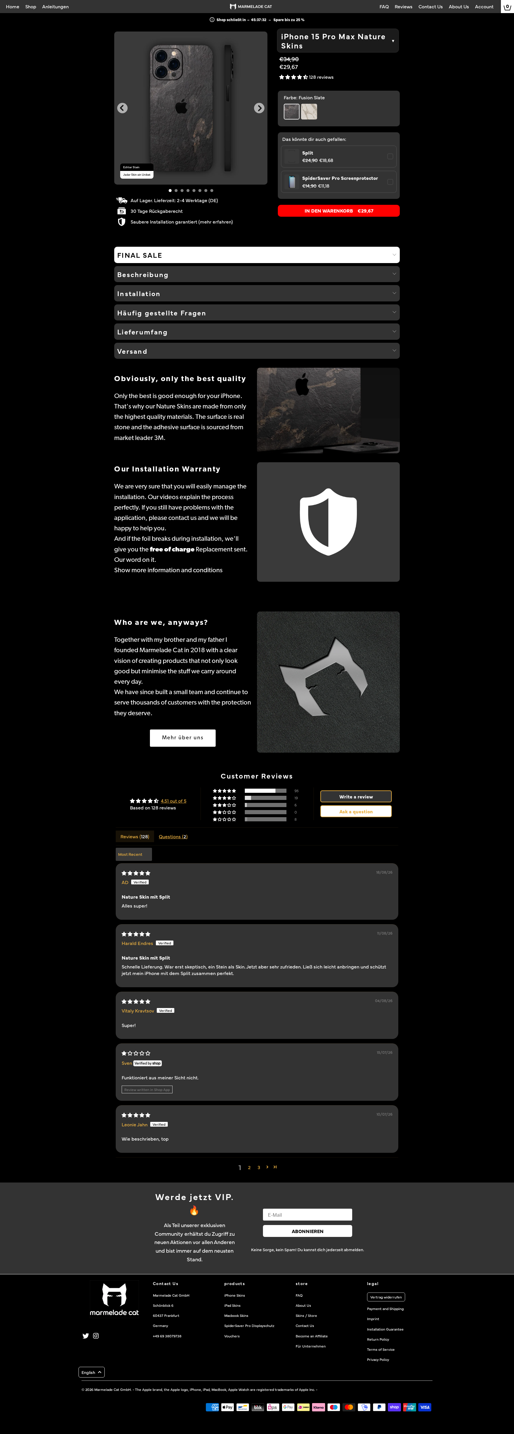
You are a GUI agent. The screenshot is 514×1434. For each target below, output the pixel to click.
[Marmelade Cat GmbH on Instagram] (96, 1335)
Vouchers (232, 1336)
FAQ (299, 1295)
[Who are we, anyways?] (328, 682)
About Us (303, 1305)
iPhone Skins (234, 1295)
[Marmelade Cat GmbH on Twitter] (86, 1335)
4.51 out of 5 (174, 800)
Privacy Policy (378, 1359)
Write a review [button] (356, 796)
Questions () (173, 836)
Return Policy (378, 1339)
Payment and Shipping (385, 1308)
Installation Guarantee (385, 1329)
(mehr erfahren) (215, 221)
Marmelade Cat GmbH (112, 1389)
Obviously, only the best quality (180, 379)
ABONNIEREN (308, 1231)
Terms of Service (381, 1349)
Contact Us (305, 1325)
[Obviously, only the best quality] (328, 410)
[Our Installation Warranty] (328, 522)
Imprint (373, 1318)
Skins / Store (306, 1315)
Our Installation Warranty (167, 469)
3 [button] (259, 1167)
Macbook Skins (236, 1315)
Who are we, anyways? (161, 623)
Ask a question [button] (356, 811)
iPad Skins (232, 1305)
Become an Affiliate (312, 1336)
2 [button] (249, 1167)
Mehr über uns (182, 738)
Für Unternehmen (311, 1346)
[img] (136, 872)
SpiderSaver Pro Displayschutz (249, 1325)
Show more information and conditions (168, 570)
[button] (294, 76)
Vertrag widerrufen (386, 1297)
